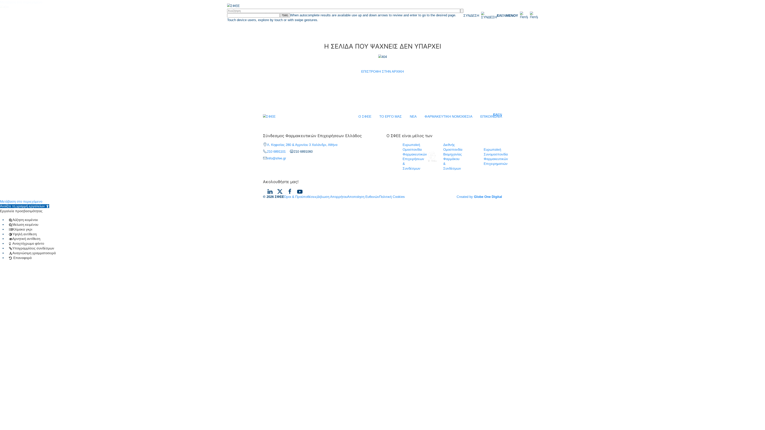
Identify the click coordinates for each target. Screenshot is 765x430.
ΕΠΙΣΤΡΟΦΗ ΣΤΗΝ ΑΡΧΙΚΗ (382, 71)
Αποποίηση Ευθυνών (363, 197)
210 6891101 (276, 151)
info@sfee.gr (276, 158)
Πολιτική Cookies (392, 197)
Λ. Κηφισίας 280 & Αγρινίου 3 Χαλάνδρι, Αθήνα (302, 145)
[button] (522, 16)
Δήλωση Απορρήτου (332, 197)
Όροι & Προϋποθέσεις (300, 197)
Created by (479, 197)
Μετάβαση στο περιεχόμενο (21, 201)
